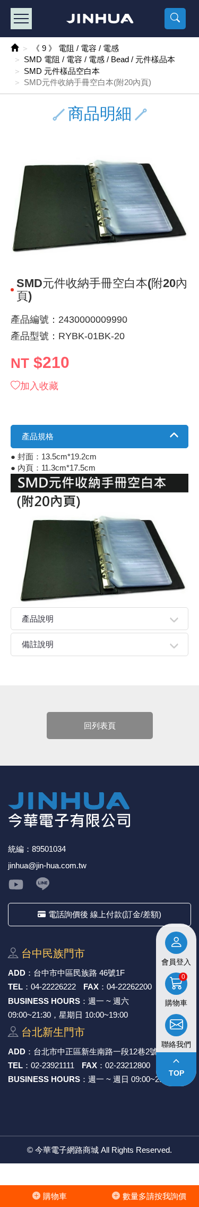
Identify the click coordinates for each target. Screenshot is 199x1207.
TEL (15, 986)
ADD (16, 972)
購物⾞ (55, 1196)
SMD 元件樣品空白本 (62, 71)
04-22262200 (129, 986)
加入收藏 (39, 386)
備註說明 (38, 644)
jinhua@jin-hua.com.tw (47, 865)
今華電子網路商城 (99, 18)
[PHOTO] (99, 205)
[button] (175, 18)
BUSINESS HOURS (44, 1000)
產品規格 (38, 436)
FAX (91, 986)
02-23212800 (127, 1065)
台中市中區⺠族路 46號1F (79, 972)
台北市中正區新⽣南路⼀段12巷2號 (95, 1051)
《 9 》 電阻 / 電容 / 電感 (75, 48)
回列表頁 (100, 725)
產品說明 (38, 618)
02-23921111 (52, 1065)
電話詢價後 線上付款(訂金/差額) (104, 914)
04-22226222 (53, 986)
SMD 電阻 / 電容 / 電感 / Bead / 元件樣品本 (99, 59)
